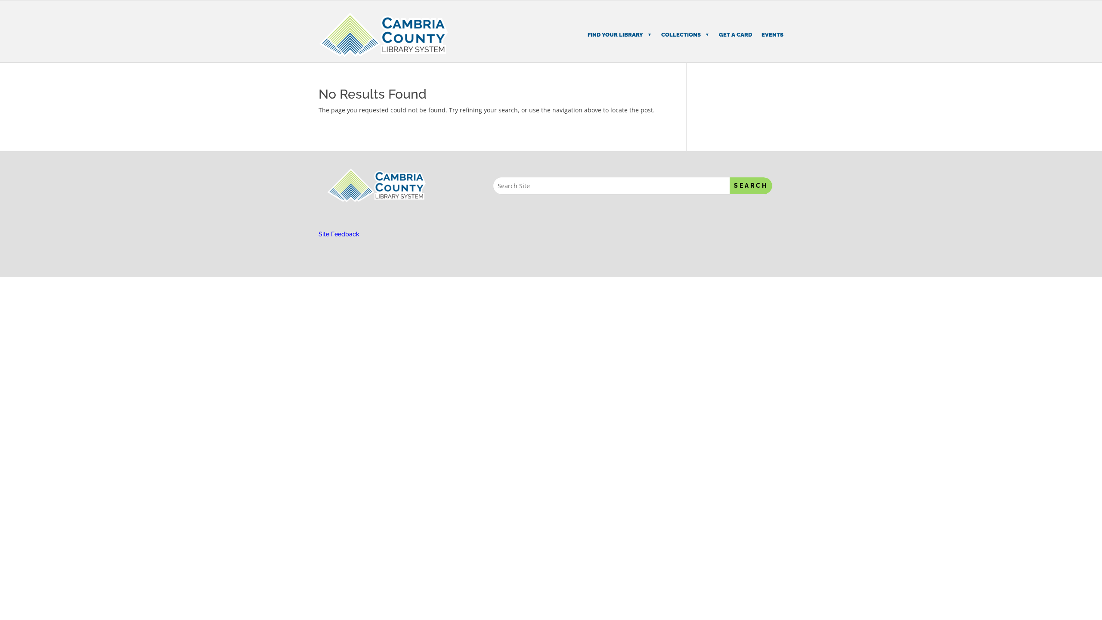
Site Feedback (339, 234)
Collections (681, 34)
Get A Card (735, 34)
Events (772, 34)
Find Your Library (615, 34)
